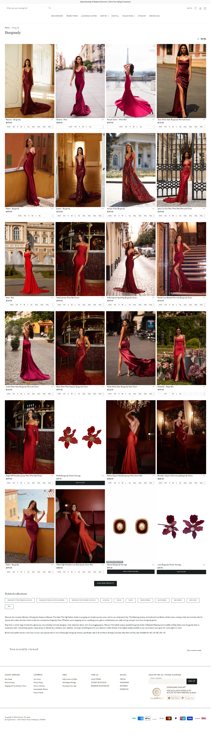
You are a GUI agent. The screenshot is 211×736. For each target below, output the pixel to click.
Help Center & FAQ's (69, 679)
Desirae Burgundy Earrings (117, 565)
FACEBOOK (124, 689)
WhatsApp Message (69, 683)
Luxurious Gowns (89, 16)
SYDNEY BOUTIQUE (98, 683)
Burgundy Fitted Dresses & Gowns (20, 600)
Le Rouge (106, 600)
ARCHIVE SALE (154, 16)
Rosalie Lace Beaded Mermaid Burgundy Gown (175, 298)
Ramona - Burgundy (13, 120)
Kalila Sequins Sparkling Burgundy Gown (122, 298)
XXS (160, 394)
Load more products (105, 583)
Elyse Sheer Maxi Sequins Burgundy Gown (72, 387)
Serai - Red (10, 298)
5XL (201, 394)
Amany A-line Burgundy (116, 209)
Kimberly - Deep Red (165, 387)
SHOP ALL (115, 16)
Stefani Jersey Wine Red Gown (67, 298)
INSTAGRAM (124, 683)
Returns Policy (10, 683)
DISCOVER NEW (57, 16)
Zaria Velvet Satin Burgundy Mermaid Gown (174, 120)
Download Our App (69, 686)
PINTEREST (124, 686)
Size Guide (8, 679)
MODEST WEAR (72, 16)
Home (7, 28)
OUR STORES (96, 679)
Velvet (131, 600)
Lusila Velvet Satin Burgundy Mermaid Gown (22, 387)
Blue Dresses (162, 600)
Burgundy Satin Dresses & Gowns (83, 600)
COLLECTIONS (128, 16)
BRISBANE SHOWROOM (100, 686)
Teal (9, 606)
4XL (196, 394)
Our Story (37, 679)
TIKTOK (123, 679)
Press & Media (38, 693)
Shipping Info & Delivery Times (15, 686)
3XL (190, 394)
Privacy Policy (38, 683)
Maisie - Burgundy (12, 209)
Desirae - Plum (61, 120)
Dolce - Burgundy (12, 565)
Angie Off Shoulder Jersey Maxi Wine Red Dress (24, 476)
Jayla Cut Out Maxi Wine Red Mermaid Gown (175, 209)
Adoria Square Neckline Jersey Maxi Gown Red (124, 476)
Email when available (130, 571)
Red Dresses (178, 600)
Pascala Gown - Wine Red (116, 120)
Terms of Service (39, 686)
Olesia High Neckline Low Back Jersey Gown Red (74, 565)
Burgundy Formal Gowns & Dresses (51, 600)
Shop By (103, 16)
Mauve (119, 600)
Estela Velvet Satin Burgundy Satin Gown (122, 387)
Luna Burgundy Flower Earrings (169, 565)
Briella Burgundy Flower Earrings (68, 476)
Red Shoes (193, 600)
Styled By (142, 16)
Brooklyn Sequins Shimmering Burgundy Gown (175, 476)
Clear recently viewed (194, 650)
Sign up (191, 681)
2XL (185, 394)
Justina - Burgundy (63, 209)
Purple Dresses (145, 600)
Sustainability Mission (41, 689)
